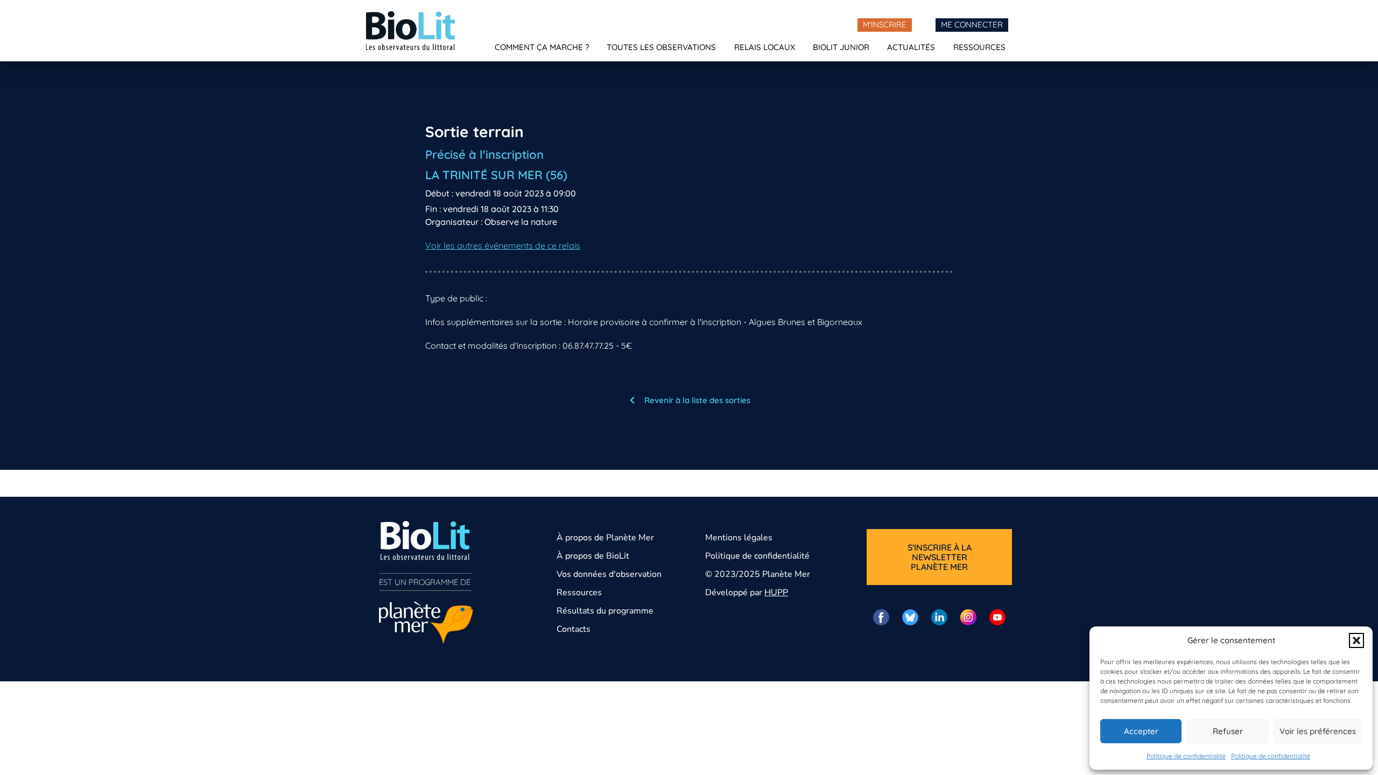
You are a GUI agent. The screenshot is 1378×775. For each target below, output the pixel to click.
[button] (1356, 640)
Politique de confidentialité (1186, 756)
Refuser (1228, 731)
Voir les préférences (1317, 731)
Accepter (1141, 731)
